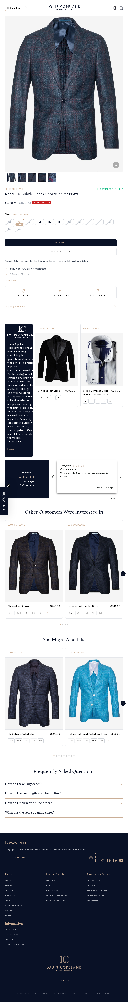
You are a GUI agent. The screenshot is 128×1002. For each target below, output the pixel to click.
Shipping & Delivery (96, 895)
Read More (10, 280)
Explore (11, 449)
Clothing (9, 890)
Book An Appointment (56, 900)
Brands (8, 885)
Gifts (7, 900)
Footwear (10, 895)
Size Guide (10, 940)
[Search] (25, 8)
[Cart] (121, 8)
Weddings (10, 910)
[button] (53, 477)
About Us (50, 880)
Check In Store (62, 251)
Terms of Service (58, 993)
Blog (48, 885)
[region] (87, 477)
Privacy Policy (11, 935)
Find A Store (52, 890)
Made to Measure (13, 905)
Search (44, 993)
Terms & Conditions (15, 945)
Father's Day (11, 915)
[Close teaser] (8, 485)
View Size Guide (21, 214)
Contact (91, 885)
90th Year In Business (56, 895)
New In (8, 880)
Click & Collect (94, 880)
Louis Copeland (14, 189)
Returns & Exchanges (97, 890)
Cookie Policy (11, 930)
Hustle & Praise (103, 993)
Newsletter (92, 900)
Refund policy (76, 993)
